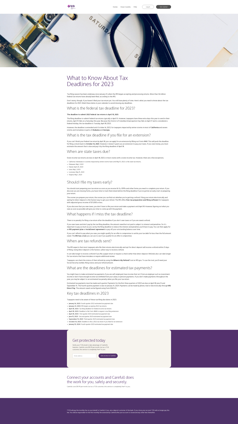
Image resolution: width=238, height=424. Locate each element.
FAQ (135, 7)
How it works (125, 7)
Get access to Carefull (108, 356)
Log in (148, 7)
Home (115, 7)
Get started (163, 7)
